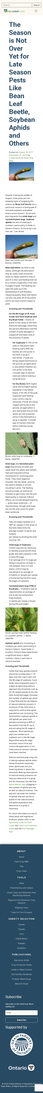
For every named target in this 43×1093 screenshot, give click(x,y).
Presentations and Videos (21, 888)
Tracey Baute (15, 158)
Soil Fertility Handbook (21, 974)
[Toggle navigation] (36, 10)
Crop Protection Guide (21, 965)
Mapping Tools (21, 907)
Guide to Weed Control (21, 969)
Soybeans (21, 948)
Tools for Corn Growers (21, 912)
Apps (21, 883)
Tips (21, 866)
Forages (21, 943)
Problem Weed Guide (21, 979)
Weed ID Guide (21, 984)
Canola (21, 924)
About (21, 857)
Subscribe (21, 1020)
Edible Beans (21, 938)
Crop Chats (21, 871)
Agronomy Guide (21, 960)
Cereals (21, 929)
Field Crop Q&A (21, 861)
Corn (21, 934)
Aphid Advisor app (17, 784)
